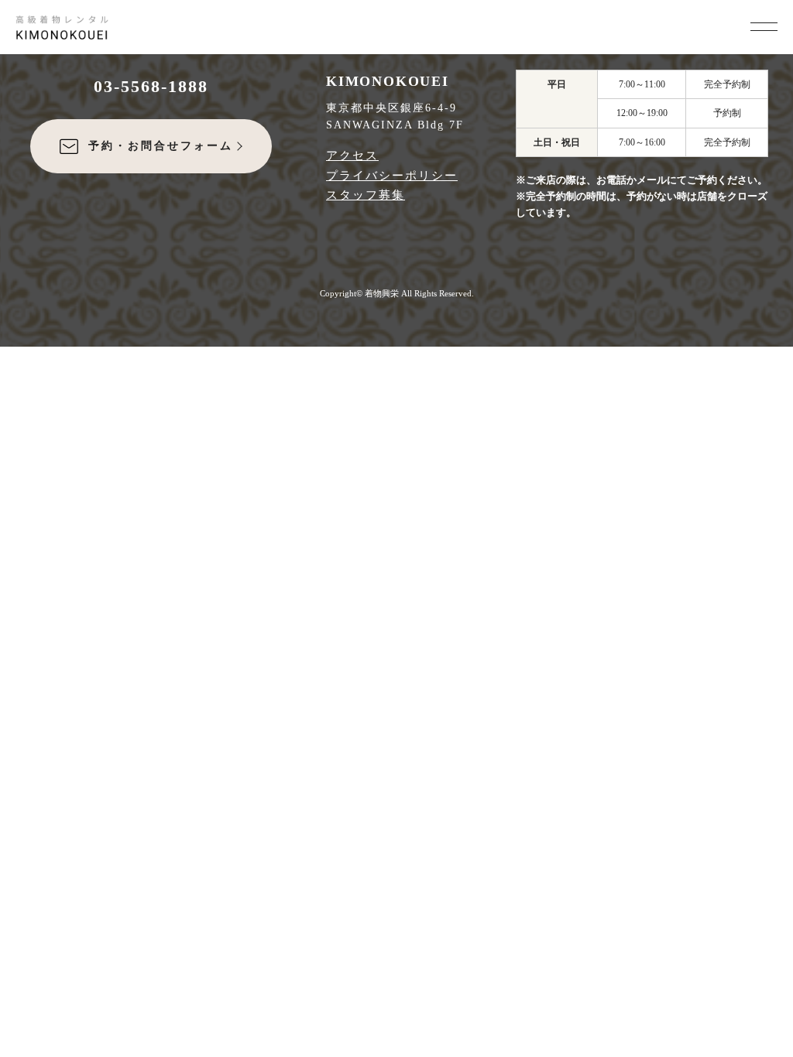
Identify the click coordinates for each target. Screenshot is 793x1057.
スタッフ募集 (365, 195)
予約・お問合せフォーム (160, 146)
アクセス (352, 155)
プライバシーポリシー (392, 175)
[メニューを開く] (764, 24)
